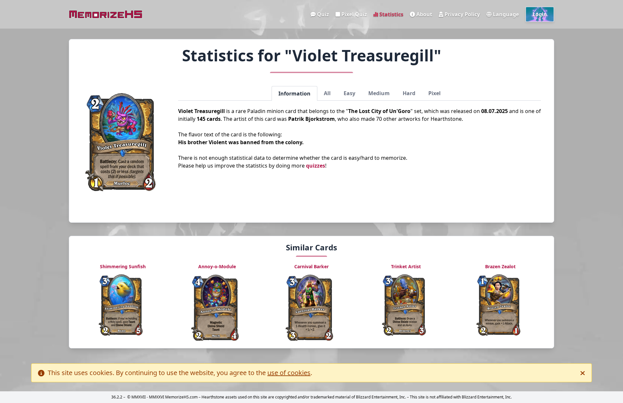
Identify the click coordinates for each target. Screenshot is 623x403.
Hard (409, 93)
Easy (349, 93)
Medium (379, 93)
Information (294, 93)
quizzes (315, 165)
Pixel (434, 93)
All (327, 93)
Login (539, 14)
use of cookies (289, 372)
